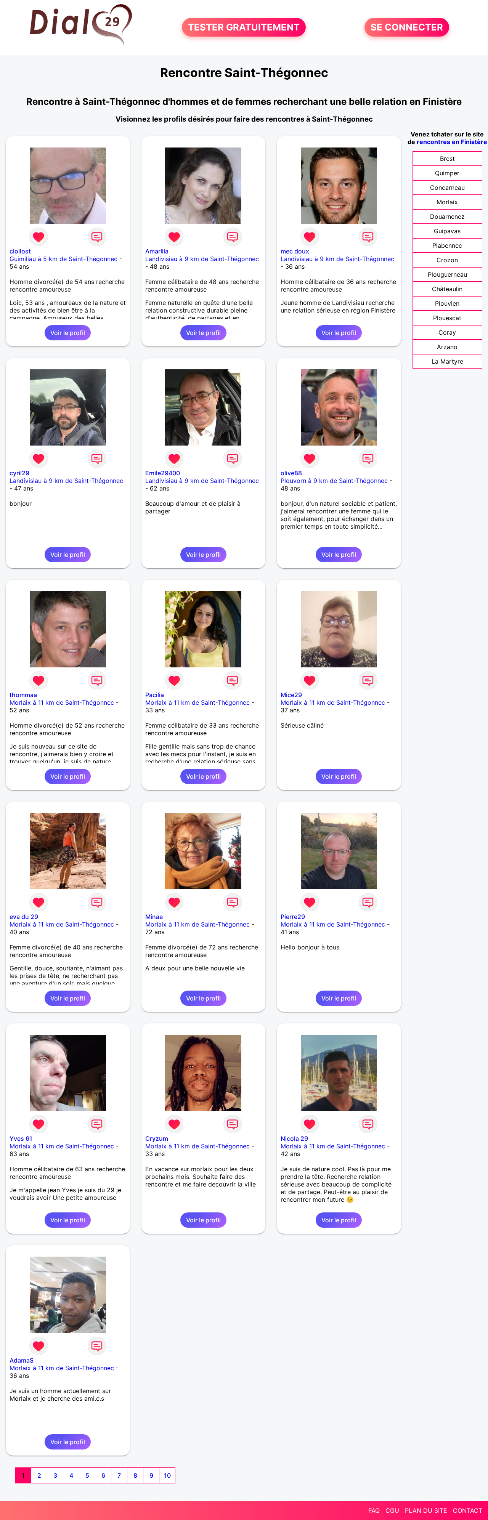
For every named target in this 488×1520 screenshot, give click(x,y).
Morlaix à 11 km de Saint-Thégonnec (62, 702)
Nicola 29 (294, 1138)
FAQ (374, 1510)
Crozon (447, 260)
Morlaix (447, 202)
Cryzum (156, 1138)
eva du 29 (24, 916)
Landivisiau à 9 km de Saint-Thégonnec (202, 259)
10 (167, 1475)
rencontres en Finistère (452, 142)
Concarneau (447, 187)
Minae (154, 916)
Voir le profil (67, 333)
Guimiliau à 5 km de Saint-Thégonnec (63, 259)
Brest (447, 158)
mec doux (295, 251)
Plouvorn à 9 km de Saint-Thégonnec (334, 480)
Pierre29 (293, 916)
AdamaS (22, 1360)
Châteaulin (447, 289)
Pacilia (154, 695)
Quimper (447, 173)
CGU (392, 1510)
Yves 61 (21, 1138)
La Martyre (447, 361)
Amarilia (157, 251)
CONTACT (467, 1510)
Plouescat (447, 318)
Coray (447, 332)
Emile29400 (162, 473)
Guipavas (447, 231)
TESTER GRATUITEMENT (244, 27)
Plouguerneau (447, 274)
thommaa (23, 695)
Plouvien (447, 303)
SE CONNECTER (407, 27)
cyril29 (19, 473)
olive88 (291, 473)
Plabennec (447, 245)
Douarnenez (447, 216)
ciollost (20, 251)
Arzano (447, 347)
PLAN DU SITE (426, 1510)
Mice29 (291, 695)
